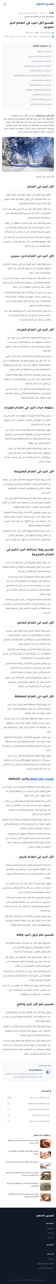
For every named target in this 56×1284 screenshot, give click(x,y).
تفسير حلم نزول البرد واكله (41, 100)
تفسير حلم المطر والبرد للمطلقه (38, 90)
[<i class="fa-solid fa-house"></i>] (51, 13)
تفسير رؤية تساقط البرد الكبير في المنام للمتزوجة (32, 76)
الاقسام (50, 1233)
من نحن (51, 1238)
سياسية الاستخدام (46, 1268)
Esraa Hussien (45, 33)
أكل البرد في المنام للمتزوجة (40, 71)
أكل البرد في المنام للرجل (41, 95)
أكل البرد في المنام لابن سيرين (39, 57)
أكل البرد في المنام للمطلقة (40, 85)
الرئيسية (50, 1229)
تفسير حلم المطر (42, 779)
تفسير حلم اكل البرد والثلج (41, 104)
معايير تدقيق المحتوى (45, 1264)
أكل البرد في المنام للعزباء (41, 61)
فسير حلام (45, 4)
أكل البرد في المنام (44, 52)
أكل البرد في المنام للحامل (41, 80)
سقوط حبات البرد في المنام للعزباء (37, 66)
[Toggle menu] (5, 4)
